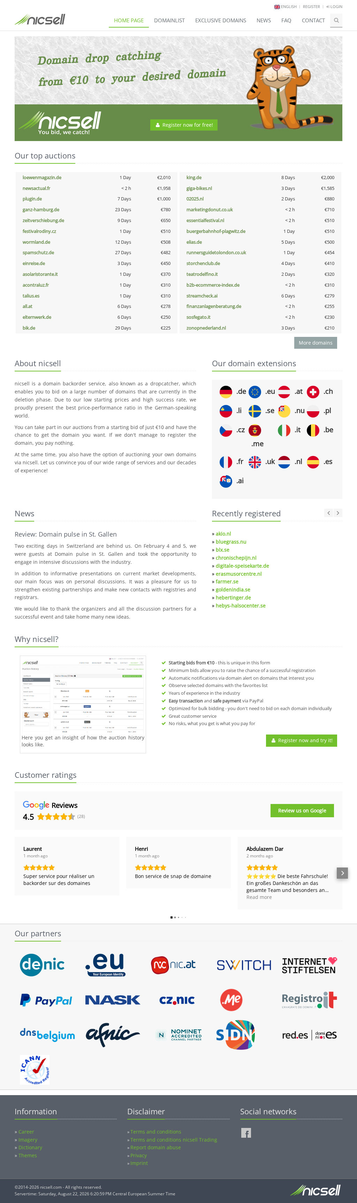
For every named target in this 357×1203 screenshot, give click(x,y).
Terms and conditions (155, 1131)
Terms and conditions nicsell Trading (173, 1139)
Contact (313, 20)
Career (26, 1131)
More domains (316, 342)
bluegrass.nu (231, 541)
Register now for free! (187, 124)
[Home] (40, 22)
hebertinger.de (233, 597)
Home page (129, 20)
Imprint (139, 1163)
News (264, 20)
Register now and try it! (305, 740)
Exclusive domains (220, 20)
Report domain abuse (155, 1147)
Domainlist (169, 20)
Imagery (27, 1139)
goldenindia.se (233, 589)
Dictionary (30, 1147)
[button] (14, 873)
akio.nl (223, 533)
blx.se (222, 549)
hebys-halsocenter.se (241, 605)
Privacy (138, 1155)
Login (335, 6)
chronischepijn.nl (236, 557)
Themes (27, 1155)
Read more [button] (259, 897)
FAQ (286, 20)
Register (311, 6)
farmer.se (227, 581)
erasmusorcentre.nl (239, 573)
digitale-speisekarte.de (242, 565)
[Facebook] (246, 1133)
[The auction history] (83, 695)
